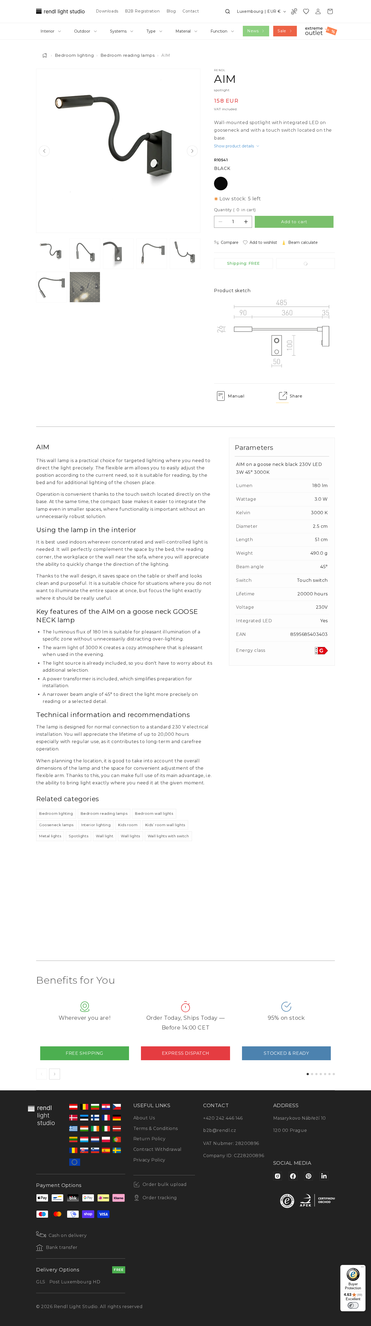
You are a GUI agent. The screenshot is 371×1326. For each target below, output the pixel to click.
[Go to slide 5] (325, 1074)
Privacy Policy (149, 1160)
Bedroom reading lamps (127, 55)
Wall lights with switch (168, 836)
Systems (118, 31)
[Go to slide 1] (308, 1074)
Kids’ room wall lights (165, 825)
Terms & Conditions (155, 1128)
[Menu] (362, 1268)
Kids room (127, 825)
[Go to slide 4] (321, 1074)
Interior (47, 31)
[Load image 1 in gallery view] (51, 253)
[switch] (353, 1305)
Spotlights (78, 836)
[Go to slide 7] (334, 1074)
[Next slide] (192, 151)
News (253, 31)
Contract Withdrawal (157, 1149)
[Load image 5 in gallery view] (185, 253)
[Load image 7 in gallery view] (85, 287)
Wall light (104, 836)
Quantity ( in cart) (235, 209)
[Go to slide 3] (316, 1074)
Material (183, 31)
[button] (228, 11)
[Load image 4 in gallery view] (151, 253)
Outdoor (82, 31)
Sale (282, 31)
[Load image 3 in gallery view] (118, 253)
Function (218, 31)
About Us (144, 1117)
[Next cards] (54, 1074)
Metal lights (50, 836)
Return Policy (149, 1138)
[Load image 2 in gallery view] (85, 253)
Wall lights (130, 836)
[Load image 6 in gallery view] (51, 287)
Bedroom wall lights (154, 813)
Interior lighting (96, 825)
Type (151, 31)
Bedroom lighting (74, 55)
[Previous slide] (44, 151)
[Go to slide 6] (329, 1074)
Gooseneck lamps (56, 825)
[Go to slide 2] (312, 1074)
